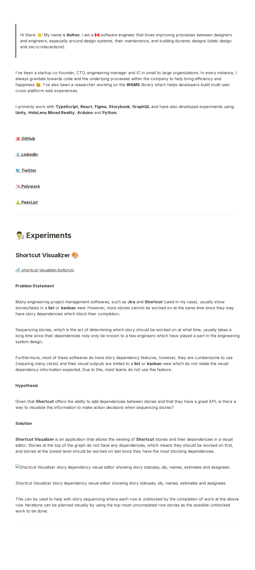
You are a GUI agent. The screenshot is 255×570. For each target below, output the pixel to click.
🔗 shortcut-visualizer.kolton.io (44, 269)
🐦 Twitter (25, 170)
